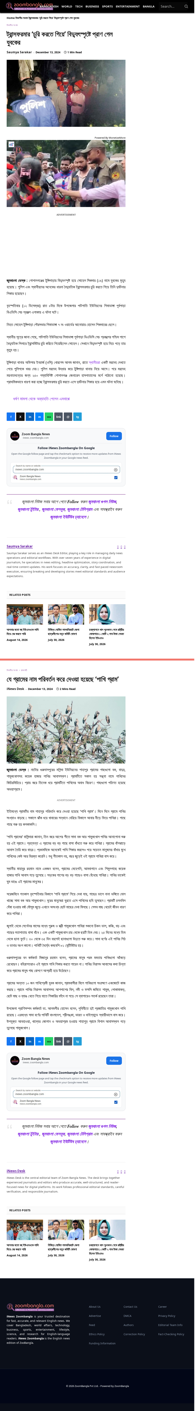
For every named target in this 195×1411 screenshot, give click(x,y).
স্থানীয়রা (94, 362)
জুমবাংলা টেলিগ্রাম (79, 509)
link (58, 416)
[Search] (186, 6)
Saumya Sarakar (19, 52)
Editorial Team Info (170, 1325)
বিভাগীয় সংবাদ (21, 18)
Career (162, 1306)
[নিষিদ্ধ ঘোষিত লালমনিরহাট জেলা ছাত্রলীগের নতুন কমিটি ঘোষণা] (66, 614)
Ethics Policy (97, 1334)
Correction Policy (134, 1334)
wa (49, 416)
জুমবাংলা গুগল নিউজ (102, 502)
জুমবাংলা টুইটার (28, 509)
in (30, 416)
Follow (114, 436)
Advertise (95, 1316)
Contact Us (130, 1306)
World (67, 6)
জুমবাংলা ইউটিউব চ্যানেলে (68, 517)
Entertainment (128, 6)
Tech (78, 6)
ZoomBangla (121, 1386)
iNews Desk (15, 689)
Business (92, 6)
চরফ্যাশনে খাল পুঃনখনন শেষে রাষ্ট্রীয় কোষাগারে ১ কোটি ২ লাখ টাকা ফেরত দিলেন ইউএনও (106, 634)
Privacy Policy (166, 1316)
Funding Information (102, 1343)
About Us (95, 1306)
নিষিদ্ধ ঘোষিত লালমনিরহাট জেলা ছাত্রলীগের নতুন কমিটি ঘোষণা (63, 632)
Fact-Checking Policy (171, 1334)
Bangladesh (49, 6)
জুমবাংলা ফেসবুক (53, 509)
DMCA (127, 1316)
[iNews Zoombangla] (29, 6)
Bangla (148, 6)
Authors (129, 1325)
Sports (107, 6)
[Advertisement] (66, 244)
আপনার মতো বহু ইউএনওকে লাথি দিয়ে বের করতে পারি (23, 632)
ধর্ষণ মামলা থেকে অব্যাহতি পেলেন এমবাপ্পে (41, 399)
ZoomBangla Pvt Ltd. (87, 1386)
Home (11, 18)
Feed (92, 1325)
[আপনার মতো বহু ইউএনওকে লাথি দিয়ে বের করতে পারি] (25, 614)
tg (77, 416)
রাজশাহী (24, 670)
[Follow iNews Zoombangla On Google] (66, 472)
